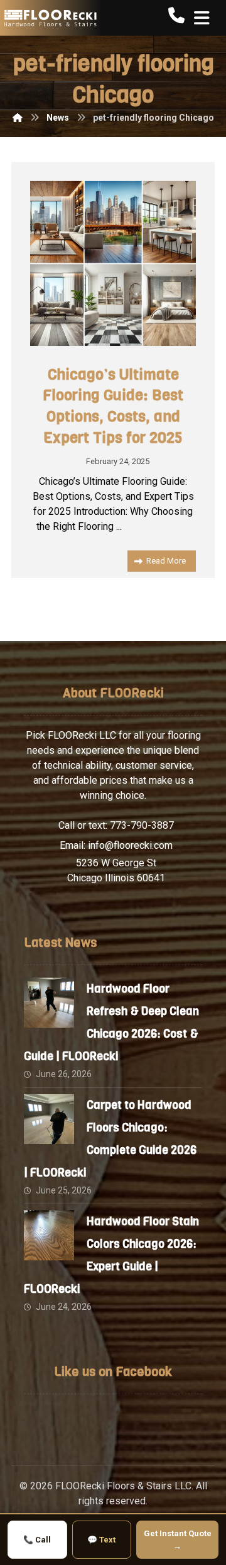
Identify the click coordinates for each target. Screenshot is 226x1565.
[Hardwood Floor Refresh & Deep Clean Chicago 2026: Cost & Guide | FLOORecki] (49, 1003)
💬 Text (101, 1539)
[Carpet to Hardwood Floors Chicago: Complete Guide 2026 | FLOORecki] (49, 1119)
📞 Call (37, 1539)
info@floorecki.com (130, 845)
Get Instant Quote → (178, 1540)
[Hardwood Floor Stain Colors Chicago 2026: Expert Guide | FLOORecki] (49, 1235)
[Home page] (18, 118)
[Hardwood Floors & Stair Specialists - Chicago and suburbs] (50, 18)
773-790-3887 (142, 825)
